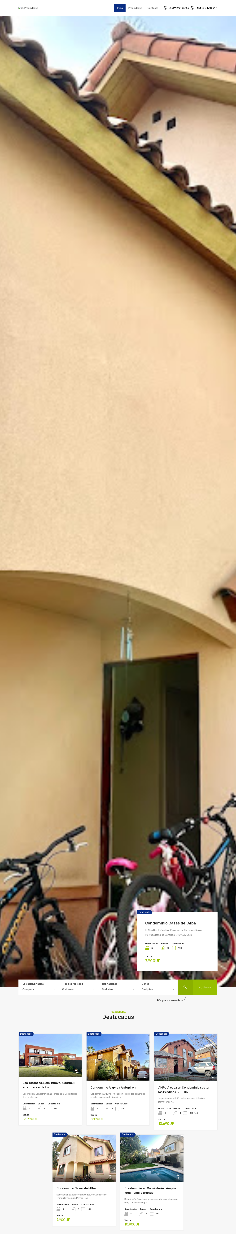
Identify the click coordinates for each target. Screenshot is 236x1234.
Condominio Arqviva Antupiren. (113, 1087)
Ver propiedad (50, 1068)
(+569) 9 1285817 (206, 7)
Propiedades (135, 8)
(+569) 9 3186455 (179, 8)
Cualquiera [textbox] (28, 989)
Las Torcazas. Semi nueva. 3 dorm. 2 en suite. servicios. (177, 915)
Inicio (120, 8)
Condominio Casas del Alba (76, 1188)
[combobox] (38, 989)
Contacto (153, 8)
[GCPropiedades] (28, 8)
